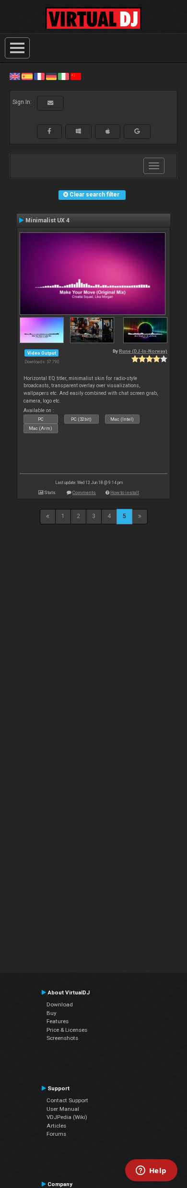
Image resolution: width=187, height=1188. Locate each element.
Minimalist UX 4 (47, 220)
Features (58, 1021)
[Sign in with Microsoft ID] (78, 131)
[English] (15, 76)
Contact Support (67, 1100)
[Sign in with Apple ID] (107, 131)
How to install (124, 492)
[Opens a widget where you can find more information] (151, 1171)
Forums (56, 1133)
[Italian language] (63, 76)
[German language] (51, 76)
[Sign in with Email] (50, 103)
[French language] (39, 76)
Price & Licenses (67, 1030)
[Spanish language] (27, 76)
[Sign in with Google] (137, 131)
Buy (52, 1013)
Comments (84, 492)
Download (60, 1004)
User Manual (63, 1109)
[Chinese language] (75, 76)
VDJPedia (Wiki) (67, 1117)
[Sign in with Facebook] (49, 131)
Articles (56, 1125)
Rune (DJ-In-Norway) (143, 351)
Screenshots (62, 1038)
